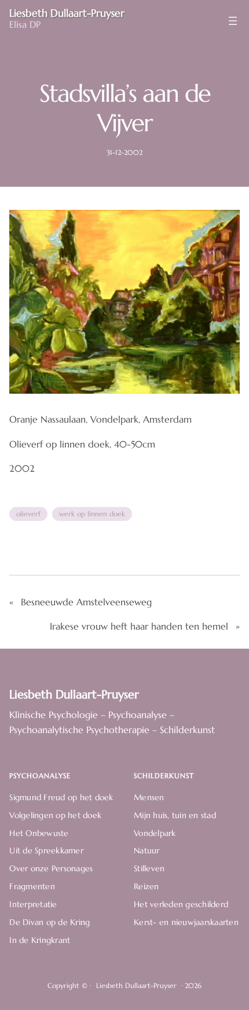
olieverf (28, 513)
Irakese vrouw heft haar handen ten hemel (139, 626)
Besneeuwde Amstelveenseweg (86, 602)
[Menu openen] (233, 21)
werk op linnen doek (92, 513)
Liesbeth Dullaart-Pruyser (74, 694)
